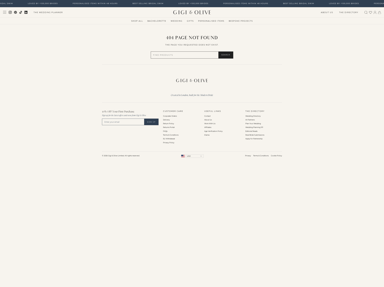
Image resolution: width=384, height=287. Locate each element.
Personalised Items (211, 21)
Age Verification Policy (213, 131)
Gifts (190, 21)
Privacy (248, 156)
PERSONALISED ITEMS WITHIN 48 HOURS (93, 3)
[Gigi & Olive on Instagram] (10, 12)
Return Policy (168, 124)
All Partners (250, 120)
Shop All (137, 21)
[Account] (375, 12)
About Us (327, 12)
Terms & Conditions (170, 135)
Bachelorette (156, 21)
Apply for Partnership (253, 139)
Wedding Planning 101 (254, 127)
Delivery (166, 120)
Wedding (176, 21)
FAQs (165, 131)
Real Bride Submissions (254, 135)
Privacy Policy (168, 143)
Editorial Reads (251, 131)
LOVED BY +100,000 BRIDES (42, 3)
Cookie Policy (276, 156)
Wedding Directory (253, 116)
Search (225, 55)
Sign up (151, 122)
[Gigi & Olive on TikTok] (20, 12)
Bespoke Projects (241, 21)
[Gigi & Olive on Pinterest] (15, 12)
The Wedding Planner (48, 12)
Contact (207, 116)
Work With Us (209, 124)
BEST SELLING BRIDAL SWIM (146, 3)
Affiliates (207, 127)
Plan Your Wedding (253, 124)
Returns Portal (169, 127)
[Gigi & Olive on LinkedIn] (25, 12)
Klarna (206, 135)
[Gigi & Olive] (192, 79)
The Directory (348, 12)
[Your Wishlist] (370, 12)
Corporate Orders (170, 116)
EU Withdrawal (169, 139)
